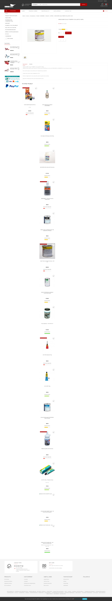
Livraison (26, 579)
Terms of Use (46, 581)
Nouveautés (63, 593)
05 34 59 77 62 (18, 566)
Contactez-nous (27, 585)
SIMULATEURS (102, 592)
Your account (67, 576)
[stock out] (32, 99)
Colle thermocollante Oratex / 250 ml (47, 261)
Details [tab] (30, 64)
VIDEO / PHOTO (49, 593)
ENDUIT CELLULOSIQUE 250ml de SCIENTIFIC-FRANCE (47, 230)
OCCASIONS (56, 593)
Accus (16, 592)
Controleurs (10, 592)
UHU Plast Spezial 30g (47, 354)
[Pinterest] (64, 40)
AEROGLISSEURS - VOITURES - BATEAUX (37, 591)
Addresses (65, 585)
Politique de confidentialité (29, 583)
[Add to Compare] (30, 99)
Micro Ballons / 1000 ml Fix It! (47, 323)
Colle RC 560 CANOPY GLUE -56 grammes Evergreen (47, 512)
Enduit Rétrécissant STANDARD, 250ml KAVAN (47, 418)
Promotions (6, 579)
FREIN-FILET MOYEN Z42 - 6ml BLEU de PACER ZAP (47, 543)
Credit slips (65, 583)
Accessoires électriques (57, 592)
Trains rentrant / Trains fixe (36, 592)
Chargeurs (21, 592)
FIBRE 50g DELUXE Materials (47, 448)
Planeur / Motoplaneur (77, 591)
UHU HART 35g (47, 386)
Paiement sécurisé (48, 583)
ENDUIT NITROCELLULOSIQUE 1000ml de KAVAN (47, 293)
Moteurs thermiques (69, 592)
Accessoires (48, 592)
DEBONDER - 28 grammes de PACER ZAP (47, 199)
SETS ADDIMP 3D (10, 591)
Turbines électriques (89, 591)
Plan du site (46, 585)
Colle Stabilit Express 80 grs (29, 104)
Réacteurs (78, 592)
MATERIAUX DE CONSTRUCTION (21, 591)
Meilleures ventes (8, 583)
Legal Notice (46, 579)
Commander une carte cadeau (55, 568)
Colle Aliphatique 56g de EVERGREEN (47, 105)
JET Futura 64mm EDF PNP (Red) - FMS (14, 68)
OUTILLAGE (95, 592)
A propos (26, 581)
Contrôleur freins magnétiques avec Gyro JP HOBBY (15, 62)
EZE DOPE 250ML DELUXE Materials (47, 167)
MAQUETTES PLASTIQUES (58, 591)
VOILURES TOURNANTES (87, 592)
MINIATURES (49, 591)
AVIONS (69, 591)
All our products (7, 585)
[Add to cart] (50, 99)
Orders (64, 581)
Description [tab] (25, 64)
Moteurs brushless (100, 591)
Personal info (66, 579)
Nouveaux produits (8, 581)
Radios (27, 592)
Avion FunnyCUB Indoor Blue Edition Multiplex (15, 54)
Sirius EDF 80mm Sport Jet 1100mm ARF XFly (14, 47)
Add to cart (68, 32)
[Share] (59, 40)
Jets (66, 591)
